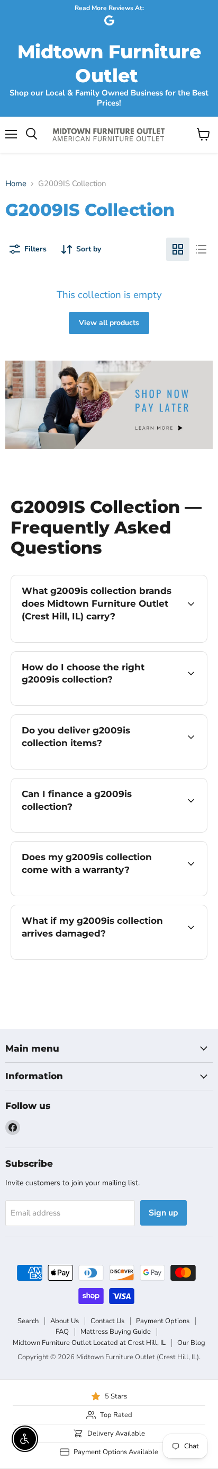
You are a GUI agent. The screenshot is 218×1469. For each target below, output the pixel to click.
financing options (96, 830)
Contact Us (107, 1321)
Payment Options (162, 1321)
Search (28, 1321)
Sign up (163, 1213)
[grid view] (177, 249)
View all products (109, 323)
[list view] (201, 249)
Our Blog (191, 1343)
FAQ (62, 1331)
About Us (64, 1321)
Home (15, 183)
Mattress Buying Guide (115, 1331)
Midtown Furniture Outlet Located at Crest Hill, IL (89, 1343)
